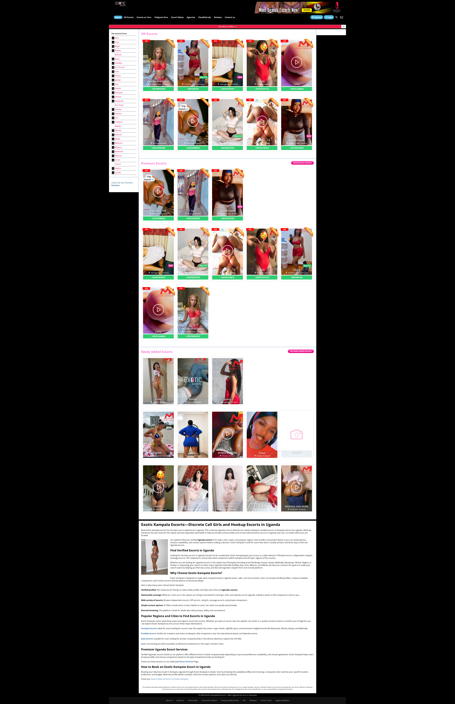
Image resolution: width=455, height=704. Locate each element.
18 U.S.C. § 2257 (266, 700)
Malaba (118, 126)
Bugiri (117, 46)
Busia (117, 59)
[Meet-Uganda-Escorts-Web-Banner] (299, 12)
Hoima (118, 75)
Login (330, 17)
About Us (169, 700)
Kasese (118, 96)
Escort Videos (177, 17)
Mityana (118, 147)
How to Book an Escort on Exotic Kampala (169, 679)
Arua (117, 42)
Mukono (118, 155)
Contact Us (180, 700)
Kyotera (118, 113)
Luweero (118, 122)
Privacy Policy (193, 700)
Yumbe (118, 172)
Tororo (118, 164)
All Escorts (129, 17)
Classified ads (204, 17)
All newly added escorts (301, 351)
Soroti (117, 160)
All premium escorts (302, 163)
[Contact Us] (341, 17)
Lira (116, 117)
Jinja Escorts (147, 638)
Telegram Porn (161, 17)
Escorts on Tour (144, 17)
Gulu (117, 71)
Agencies (191, 17)
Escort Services (186, 661)
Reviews (218, 17)
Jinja (116, 84)
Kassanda (119, 101)
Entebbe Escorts (148, 633)
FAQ (244, 700)
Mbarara (118, 143)
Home (118, 17)
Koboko (118, 109)
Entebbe (118, 63)
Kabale (118, 88)
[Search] (336, 17)
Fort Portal (119, 67)
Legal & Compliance (282, 700)
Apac (117, 37)
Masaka (118, 130)
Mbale (117, 139)
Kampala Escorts (149, 628)
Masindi (118, 134)
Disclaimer (253, 700)
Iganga (118, 80)
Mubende (119, 151)
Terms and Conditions (209, 700)
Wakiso (118, 168)
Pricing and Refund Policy (230, 700)
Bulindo (118, 54)
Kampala (119, 92)
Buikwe (118, 50)
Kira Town (119, 105)
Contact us (230, 17)
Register (318, 17)
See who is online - (226, 26)
